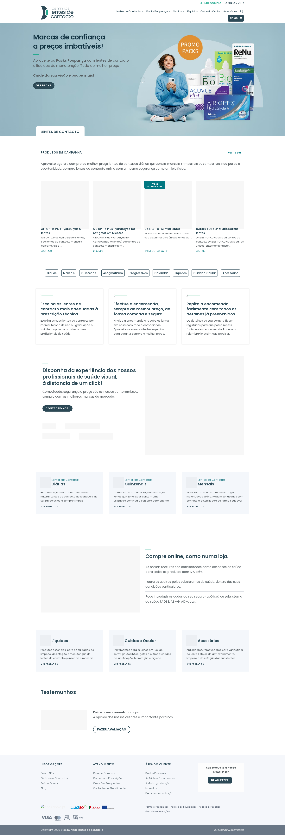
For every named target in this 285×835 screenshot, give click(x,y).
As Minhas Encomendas (160, 778)
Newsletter (220, 780)
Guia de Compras (104, 773)
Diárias (52, 273)
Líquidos (192, 11)
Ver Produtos (49, 506)
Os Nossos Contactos (54, 778)
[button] (236, 18)
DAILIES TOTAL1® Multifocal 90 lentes (217, 231)
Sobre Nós (47, 773)
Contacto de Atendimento (109, 788)
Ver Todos (234, 152)
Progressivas (139, 273)
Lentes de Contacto (128, 11)
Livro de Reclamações (157, 811)
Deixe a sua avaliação (159, 793)
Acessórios (230, 11)
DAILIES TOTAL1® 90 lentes (162, 229)
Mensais (69, 273)
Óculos (177, 11)
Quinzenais (89, 273)
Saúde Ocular (49, 783)
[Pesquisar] (241, 11)
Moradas (151, 788)
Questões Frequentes (106, 783)
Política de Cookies (209, 806)
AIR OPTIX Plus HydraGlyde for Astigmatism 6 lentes (114, 231)
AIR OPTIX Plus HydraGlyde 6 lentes (61, 231)
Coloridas (161, 273)
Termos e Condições (156, 806)
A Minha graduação (157, 783)
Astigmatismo (113, 273)
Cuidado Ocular (210, 11)
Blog (43, 788)
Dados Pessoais (155, 773)
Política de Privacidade (184, 806)
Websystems (236, 830)
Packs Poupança (157, 11)
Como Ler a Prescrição (107, 778)
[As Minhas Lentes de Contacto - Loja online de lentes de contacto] (70, 14)
